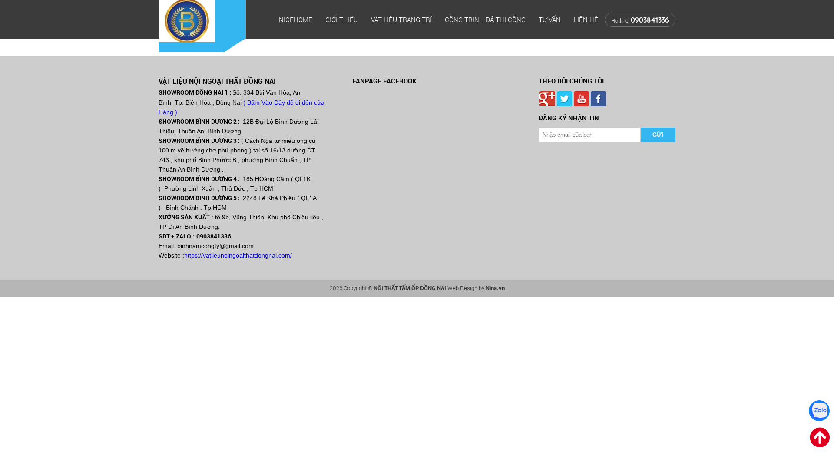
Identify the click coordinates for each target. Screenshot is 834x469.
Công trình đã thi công (485, 19)
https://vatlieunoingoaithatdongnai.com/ (238, 255)
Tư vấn (550, 19)
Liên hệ (586, 19)
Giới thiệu (341, 19)
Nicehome (295, 19)
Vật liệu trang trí (401, 19)
